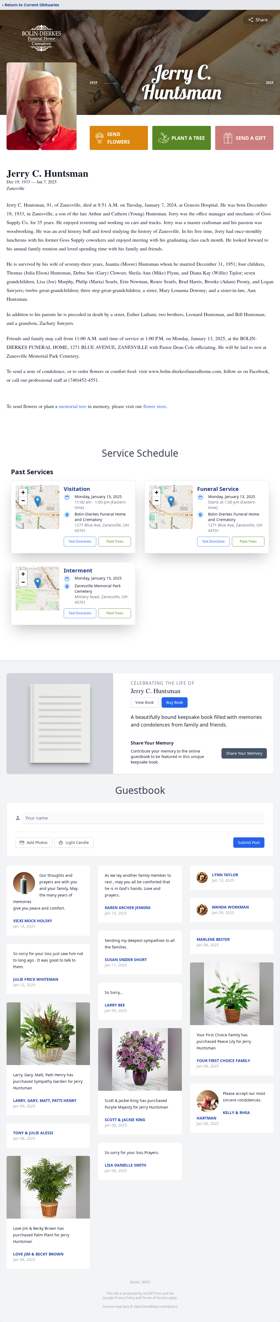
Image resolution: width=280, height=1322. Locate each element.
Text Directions (80, 541)
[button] (37, 501)
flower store (154, 406)
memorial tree (72, 406)
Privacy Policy (124, 1297)
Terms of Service (155, 1297)
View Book (144, 702)
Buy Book (174, 702)
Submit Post (249, 842)
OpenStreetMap (146, 1306)
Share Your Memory (244, 753)
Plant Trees (114, 541)
